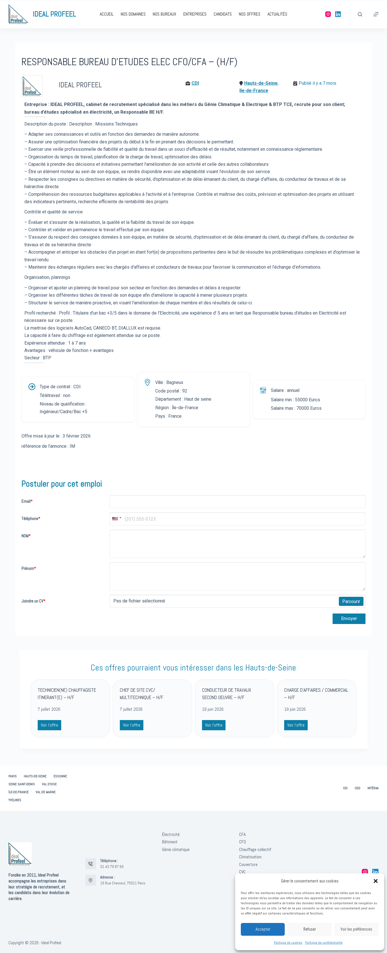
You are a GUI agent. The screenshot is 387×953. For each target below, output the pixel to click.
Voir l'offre (51, 726)
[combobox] (116, 519)
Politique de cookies (288, 942)
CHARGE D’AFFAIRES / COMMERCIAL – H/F (316, 694)
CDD (357, 788)
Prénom (29, 568)
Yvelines (14, 800)
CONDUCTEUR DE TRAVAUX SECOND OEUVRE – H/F (226, 694)
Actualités (277, 14)
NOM (26, 535)
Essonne (60, 776)
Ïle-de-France (18, 792)
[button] (376, 881)
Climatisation (250, 857)
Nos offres (249, 14)
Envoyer (349, 618)
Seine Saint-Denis (21, 784)
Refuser (309, 929)
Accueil (107, 14)
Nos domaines (133, 14)
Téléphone (31, 518)
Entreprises (195, 14)
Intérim (373, 788)
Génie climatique (176, 849)
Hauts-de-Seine (261, 83)
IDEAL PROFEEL (54, 14)
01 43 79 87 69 (112, 866)
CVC (242, 872)
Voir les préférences (356, 929)
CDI (195, 83)
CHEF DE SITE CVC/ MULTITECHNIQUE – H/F (141, 694)
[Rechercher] (360, 14)
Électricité (171, 834)
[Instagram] (328, 14)
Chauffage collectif (255, 849)
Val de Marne (46, 792)
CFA (242, 834)
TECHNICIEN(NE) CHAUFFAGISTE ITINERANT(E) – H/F (67, 694)
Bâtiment (170, 842)
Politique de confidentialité (324, 942)
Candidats (223, 14)
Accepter (263, 929)
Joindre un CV (33, 601)
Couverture (248, 864)
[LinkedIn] (338, 14)
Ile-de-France (253, 90)
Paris (12, 776)
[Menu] (376, 14)
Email (27, 501)
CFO (242, 842)
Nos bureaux (164, 14)
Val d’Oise (49, 784)
